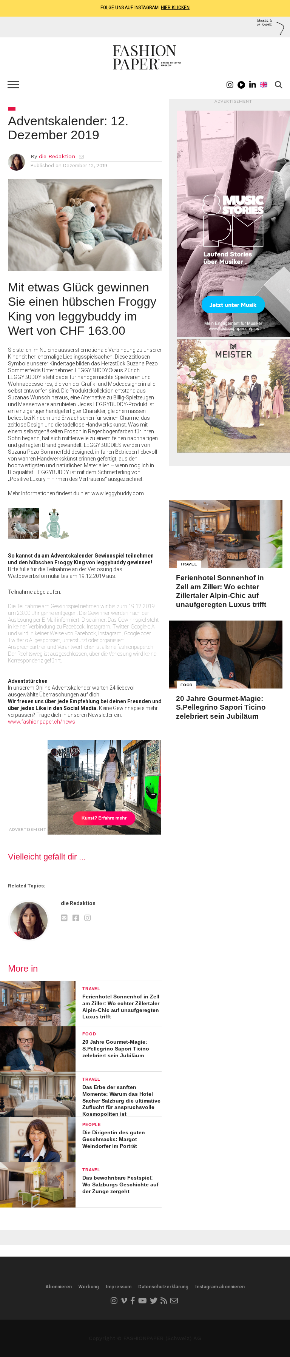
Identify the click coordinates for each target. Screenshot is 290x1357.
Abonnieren (58, 1286)
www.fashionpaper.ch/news (41, 722)
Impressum (118, 1286)
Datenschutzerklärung (163, 1286)
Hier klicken (175, 7)
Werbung (89, 1286)
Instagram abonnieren (220, 1286)
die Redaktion (57, 156)
